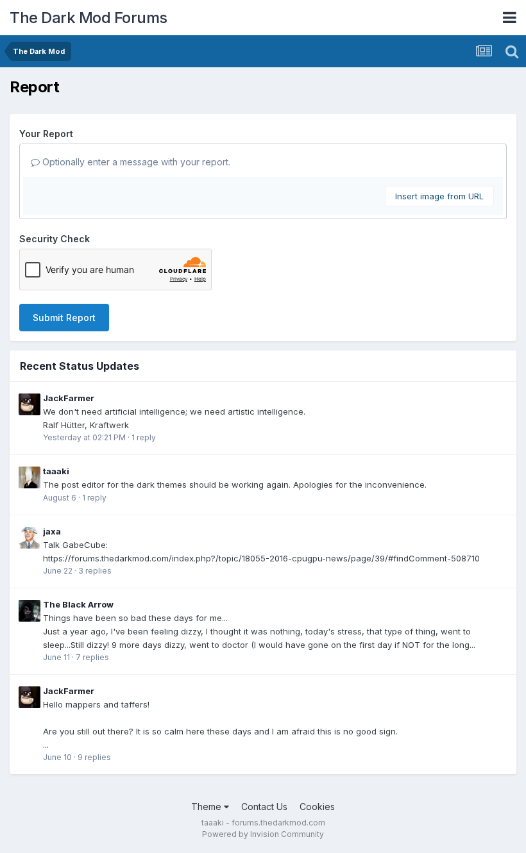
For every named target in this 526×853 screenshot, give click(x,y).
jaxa (52, 531)
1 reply (144, 437)
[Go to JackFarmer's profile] (29, 404)
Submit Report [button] (64, 317)
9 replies (94, 757)
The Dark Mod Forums (88, 17)
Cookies (317, 806)
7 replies (92, 657)
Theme (207, 806)
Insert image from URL (439, 196)
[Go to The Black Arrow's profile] (29, 611)
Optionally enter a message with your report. (135, 161)
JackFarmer (68, 398)
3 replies (95, 571)
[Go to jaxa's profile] (29, 538)
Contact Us (264, 806)
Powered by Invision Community (263, 834)
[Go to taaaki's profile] (29, 477)
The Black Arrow (78, 604)
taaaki (56, 471)
